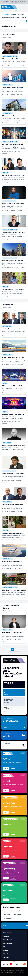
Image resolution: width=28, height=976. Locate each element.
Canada (13, 911)
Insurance (23, 17)
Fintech (17, 17)
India (19, 911)
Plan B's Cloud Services (7, 972)
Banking (13, 14)
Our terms (6, 957)
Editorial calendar (7, 939)
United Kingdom (17, 914)
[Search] (20, 21)
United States (7, 918)
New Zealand (7, 914)
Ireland (24, 911)
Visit (5, 768)
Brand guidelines (7, 932)
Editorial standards (8, 943)
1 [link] (12, 649)
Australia (6, 911)
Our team (5, 953)
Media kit (13, 768)
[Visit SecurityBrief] (11, 863)
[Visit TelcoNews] (11, 885)
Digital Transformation (8, 17)
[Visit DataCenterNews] (11, 797)
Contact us (6, 936)
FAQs (4, 946)
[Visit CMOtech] (11, 775)
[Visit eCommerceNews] (11, 819)
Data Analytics (20, 14)
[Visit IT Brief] (11, 841)
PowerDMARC (4, 974)
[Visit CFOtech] (11, 753)
